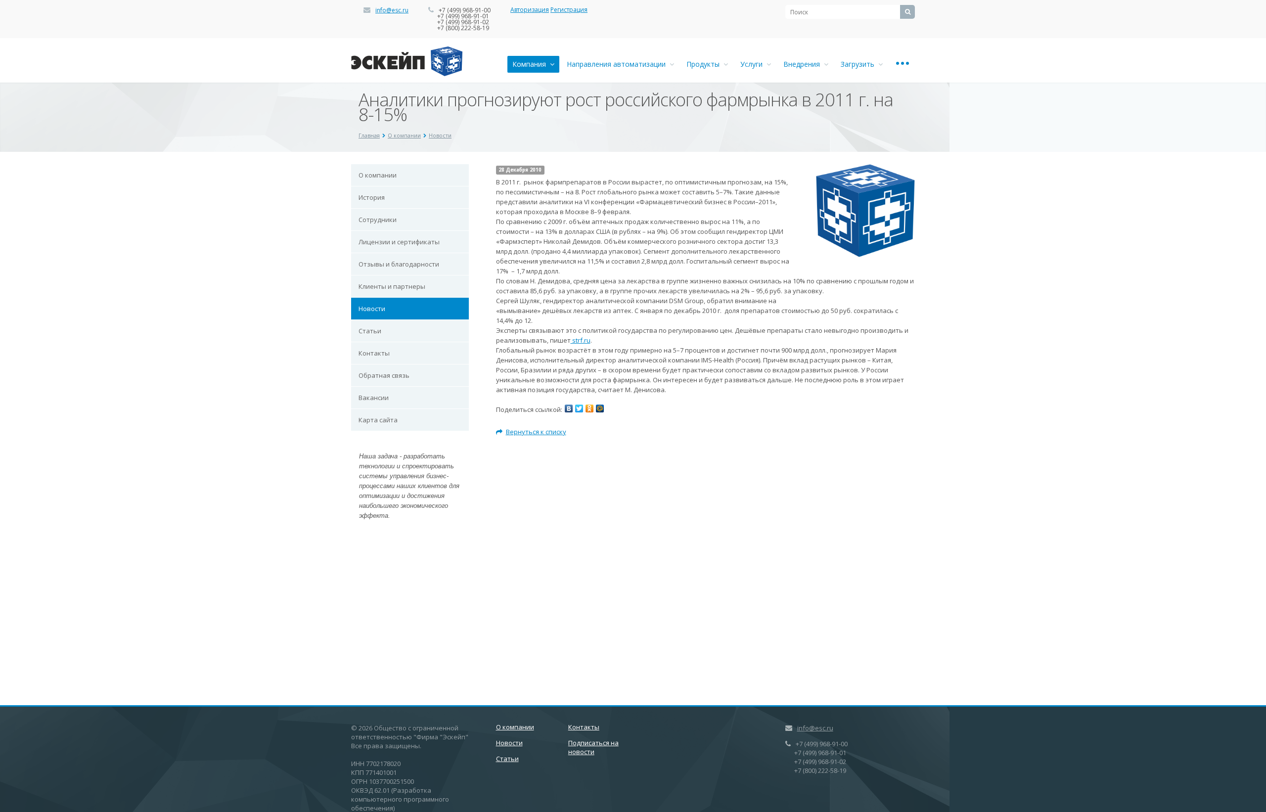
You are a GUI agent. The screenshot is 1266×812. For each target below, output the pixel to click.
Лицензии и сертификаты (399, 241)
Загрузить (859, 64)
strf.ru (580, 340)
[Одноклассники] (589, 408)
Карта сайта (378, 419)
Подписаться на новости (593, 747)
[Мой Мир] (600, 408)
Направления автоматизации (618, 64)
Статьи (370, 330)
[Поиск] (907, 12)
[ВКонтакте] (569, 408)
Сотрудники (378, 219)
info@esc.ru (391, 10)
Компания (531, 64)
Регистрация (569, 9)
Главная (369, 135)
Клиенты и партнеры (392, 286)
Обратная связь (384, 375)
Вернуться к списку (536, 431)
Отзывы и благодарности (399, 264)
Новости (440, 135)
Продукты (704, 64)
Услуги (753, 64)
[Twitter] (579, 408)
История (372, 197)
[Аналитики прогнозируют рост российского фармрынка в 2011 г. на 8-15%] (865, 169)
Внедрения (803, 64)
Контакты (374, 353)
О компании (404, 135)
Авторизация (529, 9)
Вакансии (374, 397)
